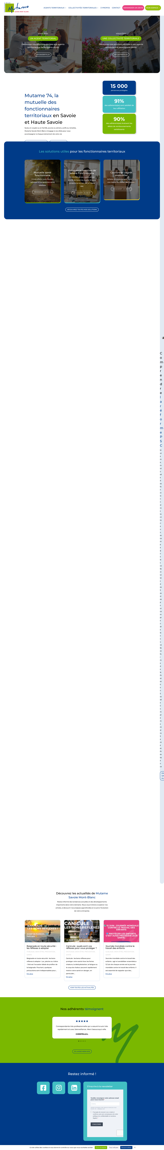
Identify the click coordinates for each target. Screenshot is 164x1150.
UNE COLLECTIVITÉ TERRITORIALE (120, 38)
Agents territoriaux (54, 8)
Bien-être (39, 952)
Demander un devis (133, 8)
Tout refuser (113, 1147)
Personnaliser (126, 1147)
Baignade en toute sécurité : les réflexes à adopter (41, 947)
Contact (116, 8)
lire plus (30, 974)
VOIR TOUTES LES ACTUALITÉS (82, 987)
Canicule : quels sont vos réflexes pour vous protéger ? (81, 947)
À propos (105, 8)
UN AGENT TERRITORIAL (43, 38)
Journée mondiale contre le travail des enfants (120, 947)
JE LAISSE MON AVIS (82, 1051)
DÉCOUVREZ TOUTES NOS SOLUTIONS (82, 210)
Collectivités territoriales (82, 8)
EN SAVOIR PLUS (43, 55)
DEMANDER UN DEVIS (42, 192)
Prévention (50, 952)
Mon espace (152, 8)
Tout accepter (101, 1147)
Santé (29, 955)
